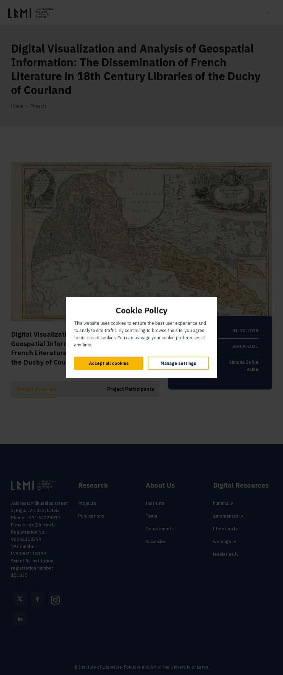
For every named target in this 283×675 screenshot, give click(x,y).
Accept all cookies (109, 363)
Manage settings (178, 363)
